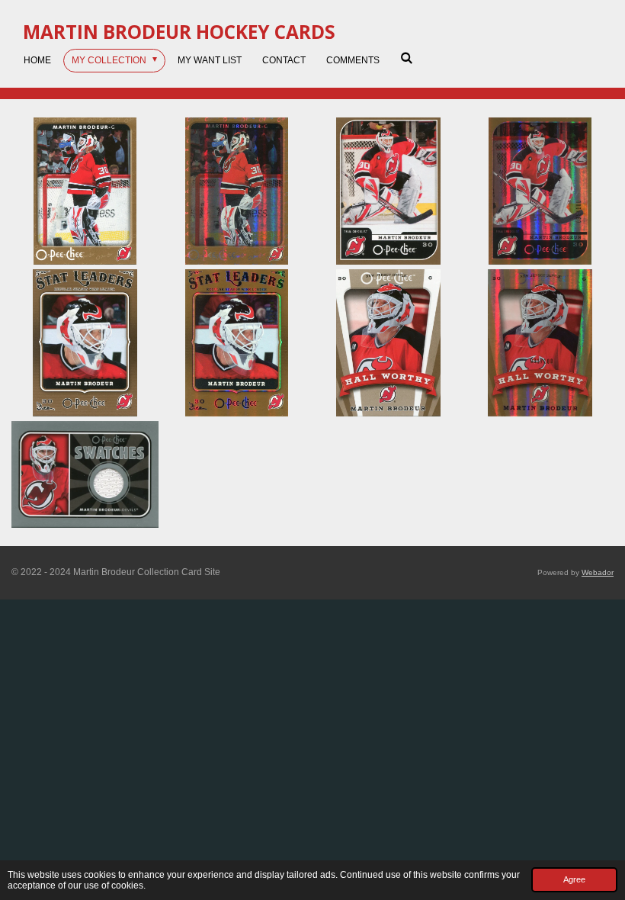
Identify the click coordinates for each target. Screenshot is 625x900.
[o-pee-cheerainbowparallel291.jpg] (236, 191)
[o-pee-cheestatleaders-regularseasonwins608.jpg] (85, 343)
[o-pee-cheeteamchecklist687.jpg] (388, 191)
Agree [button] (574, 879)
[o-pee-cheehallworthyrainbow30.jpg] (540, 343)
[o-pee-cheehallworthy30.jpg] (388, 343)
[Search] (406, 58)
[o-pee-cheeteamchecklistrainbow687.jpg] (540, 191)
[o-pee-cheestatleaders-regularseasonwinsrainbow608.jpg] (236, 343)
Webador (598, 572)
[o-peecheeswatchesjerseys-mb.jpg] (85, 474)
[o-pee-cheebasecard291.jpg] (85, 191)
